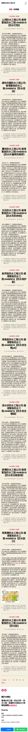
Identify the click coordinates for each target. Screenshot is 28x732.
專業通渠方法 (9, 71)
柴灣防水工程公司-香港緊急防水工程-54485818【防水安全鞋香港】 (14, 472)
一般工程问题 (12, 16)
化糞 (21, 68)
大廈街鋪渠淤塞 (19, 69)
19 (23, 680)
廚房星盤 (14, 71)
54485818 (13, 705)
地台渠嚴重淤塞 (6, 69)
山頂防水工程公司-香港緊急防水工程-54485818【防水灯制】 (14, 22)
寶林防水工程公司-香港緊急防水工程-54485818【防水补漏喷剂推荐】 (14, 151)
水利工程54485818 (11, 28)
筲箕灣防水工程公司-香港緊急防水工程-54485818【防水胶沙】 (14, 537)
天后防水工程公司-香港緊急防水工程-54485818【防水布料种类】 (14, 213)
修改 (19, 68)
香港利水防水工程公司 (8, 3)
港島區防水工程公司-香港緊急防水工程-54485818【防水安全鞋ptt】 (14, 343)
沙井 (21, 71)
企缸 (16, 68)
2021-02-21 (21, 28)
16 (13, 680)
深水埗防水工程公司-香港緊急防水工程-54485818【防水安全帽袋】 (14, 409)
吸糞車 (24, 68)
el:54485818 (16, 563)
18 (20, 680)
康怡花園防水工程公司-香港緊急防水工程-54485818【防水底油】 (14, 87)
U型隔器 (13, 68)
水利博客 (17, 16)
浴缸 (8, 72)
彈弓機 (18, 71)
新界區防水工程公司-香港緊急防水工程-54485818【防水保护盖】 (14, 278)
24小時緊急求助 (6, 68)
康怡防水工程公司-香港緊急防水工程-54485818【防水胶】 (14, 622)
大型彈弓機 (13, 69)
